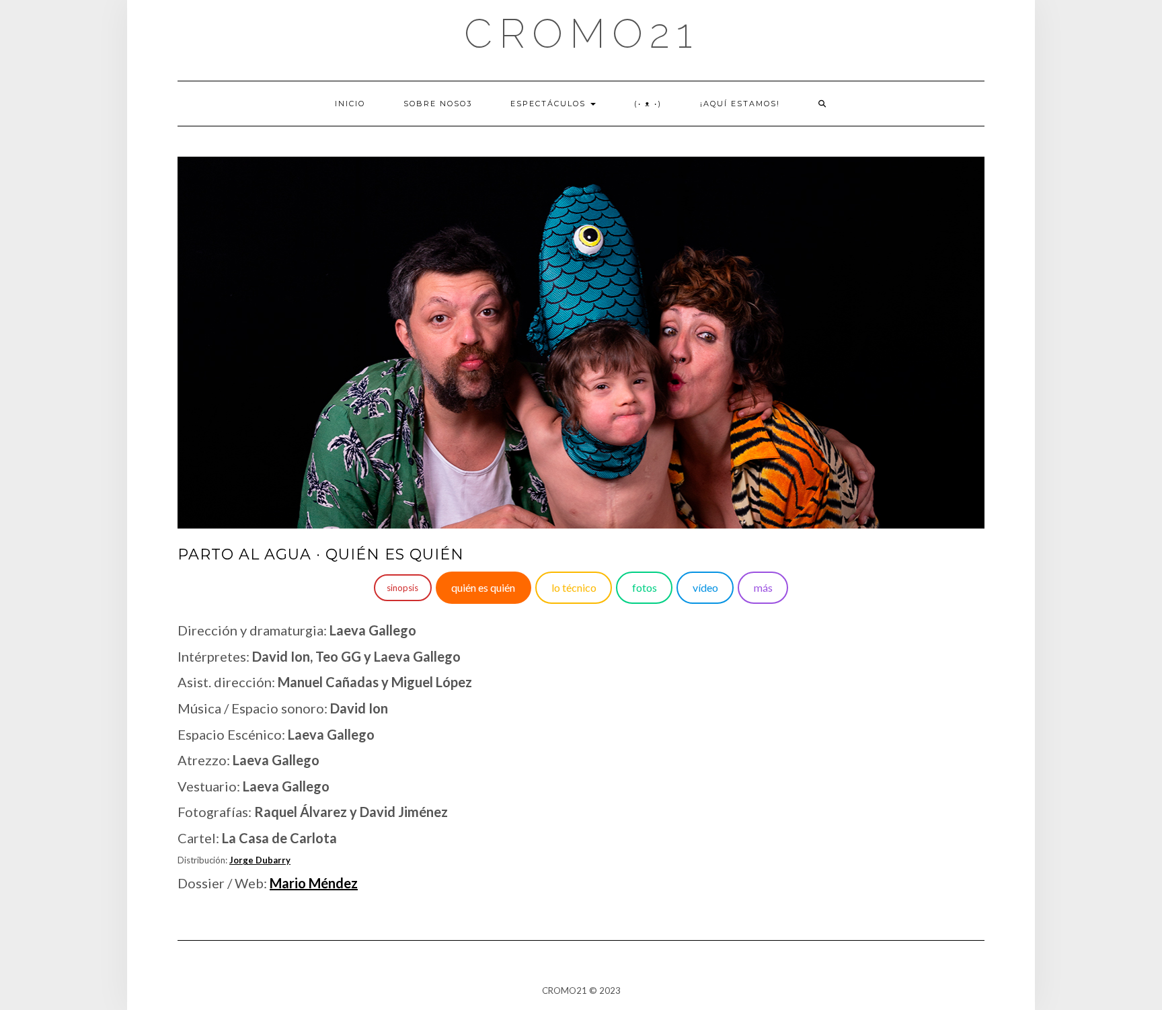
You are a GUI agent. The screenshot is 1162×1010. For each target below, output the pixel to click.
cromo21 (581, 33)
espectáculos (549, 103)
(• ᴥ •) (648, 103)
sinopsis (402, 587)
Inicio (350, 103)
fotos (644, 587)
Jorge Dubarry (259, 860)
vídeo (705, 587)
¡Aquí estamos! (740, 103)
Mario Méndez (314, 883)
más (763, 587)
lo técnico (573, 587)
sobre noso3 (437, 103)
